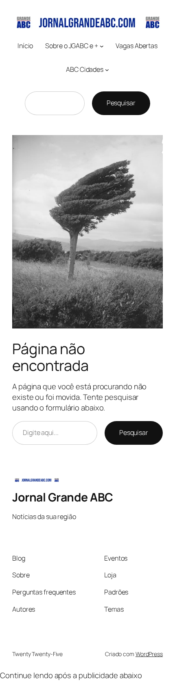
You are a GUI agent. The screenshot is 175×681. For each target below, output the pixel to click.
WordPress (149, 654)
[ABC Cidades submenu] (107, 70)
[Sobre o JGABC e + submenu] (102, 46)
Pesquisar (121, 102)
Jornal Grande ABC (62, 497)
